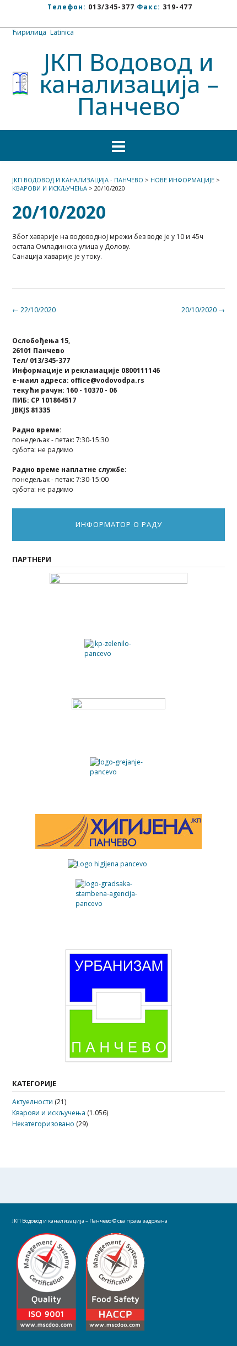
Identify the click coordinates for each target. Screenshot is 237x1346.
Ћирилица (29, 32)
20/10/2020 (203, 309)
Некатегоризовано (43, 1123)
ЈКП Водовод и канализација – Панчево (129, 84)
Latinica (62, 32)
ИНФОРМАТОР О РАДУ (119, 524)
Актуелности (32, 1101)
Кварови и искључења (48, 1112)
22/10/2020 (34, 309)
